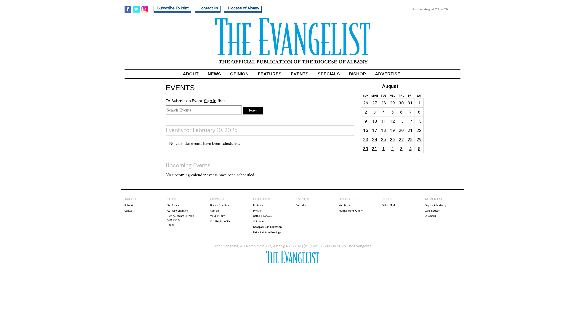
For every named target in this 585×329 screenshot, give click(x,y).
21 (410, 130)
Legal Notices (432, 210)
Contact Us (208, 8)
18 (383, 130)
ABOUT (191, 74)
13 (401, 121)
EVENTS (299, 74)
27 (374, 103)
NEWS (214, 74)
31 (410, 103)
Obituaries (259, 221)
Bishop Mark (389, 205)
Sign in (210, 100)
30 (401, 103)
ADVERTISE (387, 74)
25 (383, 139)
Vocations (344, 205)
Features (258, 205)
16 (365, 130)
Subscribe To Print (173, 8)
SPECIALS (329, 74)
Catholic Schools (262, 216)
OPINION (239, 74)
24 (374, 139)
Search (253, 110)
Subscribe (130, 205)
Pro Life (257, 210)
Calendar (301, 205)
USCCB (171, 225)
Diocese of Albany (243, 8)
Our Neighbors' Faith (221, 221)
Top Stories (173, 205)
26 (365, 103)
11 (383, 121)
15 (419, 121)
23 (365, 139)
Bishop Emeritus (219, 205)
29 (392, 103)
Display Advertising (436, 205)
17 (374, 130)
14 (410, 121)
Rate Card (430, 216)
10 (374, 121)
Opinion (214, 210)
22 (419, 130)
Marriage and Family (351, 210)
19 (392, 130)
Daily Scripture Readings (267, 232)
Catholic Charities (178, 210)
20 (401, 130)
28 (383, 103)
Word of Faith (217, 216)
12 (392, 121)
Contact (129, 210)
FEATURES (270, 74)
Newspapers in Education (267, 226)
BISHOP (357, 74)
